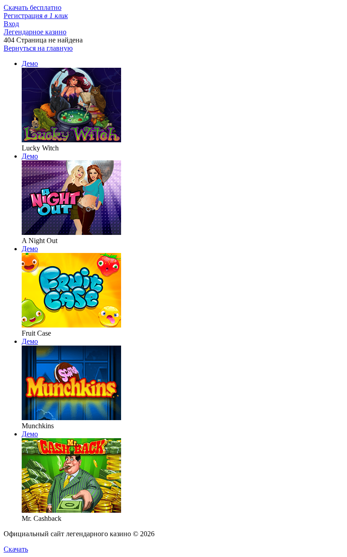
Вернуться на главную (38, 48)
